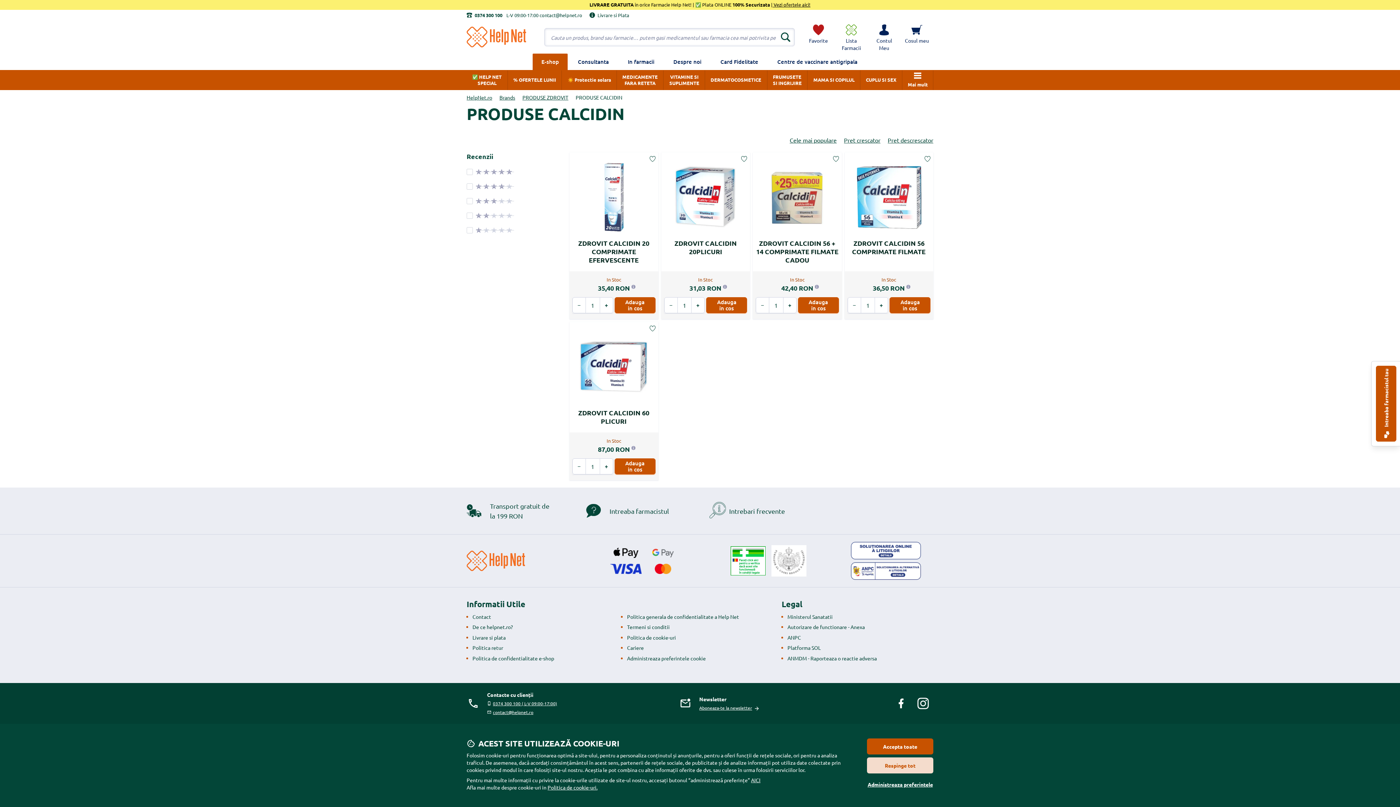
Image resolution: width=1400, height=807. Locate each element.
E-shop (550, 61)
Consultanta (593, 61)
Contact (481, 616)
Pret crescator (862, 140)
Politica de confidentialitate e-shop (513, 658)
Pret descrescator (910, 140)
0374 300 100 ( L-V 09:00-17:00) (525, 703)
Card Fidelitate (739, 61)
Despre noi (687, 61)
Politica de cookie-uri (651, 637)
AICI (756, 780)
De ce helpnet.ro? (492, 627)
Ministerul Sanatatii (810, 616)
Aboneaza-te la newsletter (725, 708)
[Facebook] (901, 703)
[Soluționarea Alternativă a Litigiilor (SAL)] (886, 571)
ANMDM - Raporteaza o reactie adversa (832, 658)
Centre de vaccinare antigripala (817, 61)
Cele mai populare (813, 140)
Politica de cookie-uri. (573, 787)
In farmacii (641, 61)
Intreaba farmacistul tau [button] (1386, 398)
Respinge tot (900, 765)
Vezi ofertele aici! (791, 4)
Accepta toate (900, 746)
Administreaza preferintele (900, 784)
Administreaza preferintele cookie (666, 658)
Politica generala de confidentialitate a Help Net (683, 616)
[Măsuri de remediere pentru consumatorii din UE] (886, 550)
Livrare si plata (489, 637)
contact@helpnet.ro (513, 712)
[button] (884, 37)
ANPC (794, 637)
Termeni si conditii (648, 627)
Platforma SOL (804, 647)
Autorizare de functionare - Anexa (826, 627)
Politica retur (487, 647)
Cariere (635, 647)
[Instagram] (923, 703)
